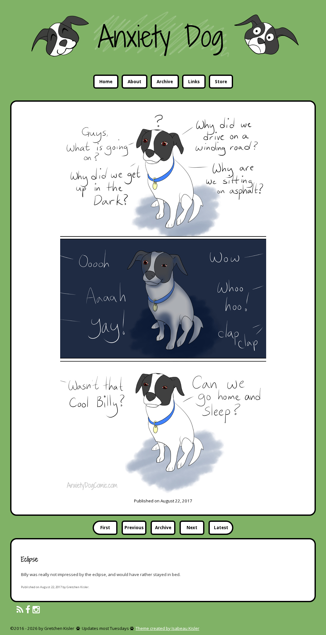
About (134, 81)
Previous (134, 527)
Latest (221, 527)
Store (221, 81)
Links (194, 81)
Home (105, 81)
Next (192, 527)
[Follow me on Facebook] (27, 610)
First (105, 527)
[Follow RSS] (20, 610)
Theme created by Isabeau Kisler (167, 628)
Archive (165, 81)
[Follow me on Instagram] (36, 610)
